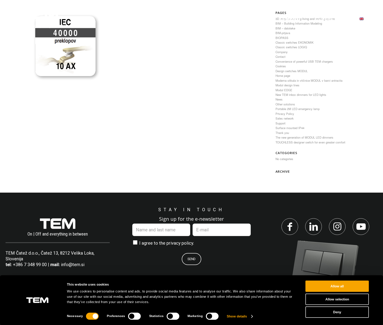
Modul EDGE (284, 90)
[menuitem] (121, 18)
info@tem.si (72, 264)
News (279, 99)
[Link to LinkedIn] (313, 226)
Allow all (337, 286)
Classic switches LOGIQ (291, 47)
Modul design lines (287, 85)
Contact (280, 56)
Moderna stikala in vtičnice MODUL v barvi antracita (309, 80)
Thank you (282, 133)
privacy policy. (180, 243)
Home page (283, 76)
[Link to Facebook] (289, 226)
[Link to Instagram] (337, 226)
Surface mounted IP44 (290, 128)
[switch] (134, 316)
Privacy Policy (285, 114)
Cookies (281, 66)
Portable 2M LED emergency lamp (298, 109)
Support (280, 123)
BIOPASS (282, 38)
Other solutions (285, 104)
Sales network (285, 118)
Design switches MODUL (292, 71)
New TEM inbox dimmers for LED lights (301, 95)
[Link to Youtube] (361, 226)
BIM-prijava (283, 33)
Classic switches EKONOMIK (295, 42)
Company (282, 52)
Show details (237, 316)
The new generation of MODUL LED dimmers (304, 137)
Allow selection (337, 299)
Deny (337, 312)
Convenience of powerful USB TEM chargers (304, 61)
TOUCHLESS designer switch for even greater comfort (310, 142)
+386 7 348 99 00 (30, 264)
